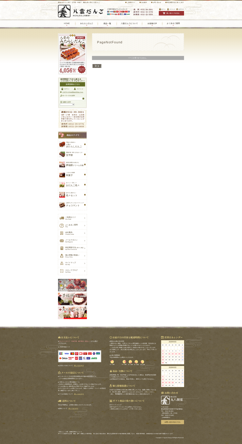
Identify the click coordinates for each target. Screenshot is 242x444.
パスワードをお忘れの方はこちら (72, 92)
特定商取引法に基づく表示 (175, 2)
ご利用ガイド (131, 2)
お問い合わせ (157, 2)
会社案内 (144, 2)
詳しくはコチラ (79, 365)
